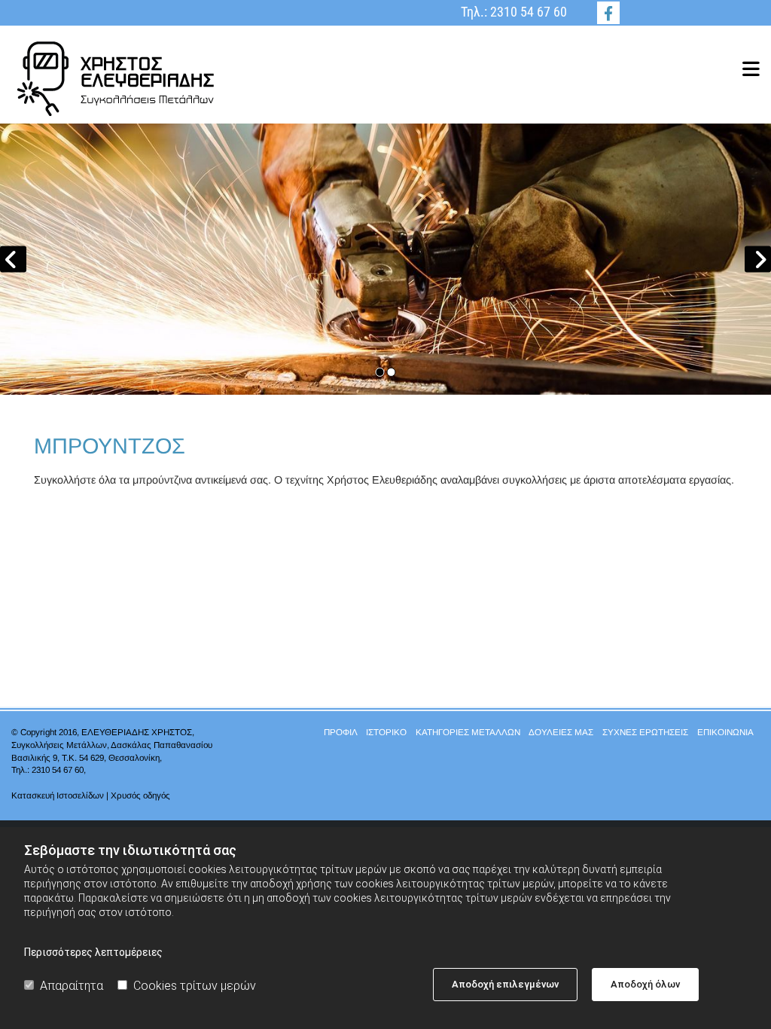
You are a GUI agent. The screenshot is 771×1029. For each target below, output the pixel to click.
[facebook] (608, 13)
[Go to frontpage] (128, 78)
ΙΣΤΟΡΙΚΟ (386, 732)
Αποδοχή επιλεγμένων (505, 984)
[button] (514, 68)
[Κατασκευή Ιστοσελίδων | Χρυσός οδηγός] (128, 810)
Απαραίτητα (71, 986)
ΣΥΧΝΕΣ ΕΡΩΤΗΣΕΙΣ (645, 732)
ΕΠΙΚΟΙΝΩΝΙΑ (725, 732)
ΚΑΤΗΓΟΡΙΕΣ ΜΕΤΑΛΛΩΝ (468, 732)
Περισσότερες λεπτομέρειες (93, 952)
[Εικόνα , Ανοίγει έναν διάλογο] (385, 259)
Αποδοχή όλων (645, 984)
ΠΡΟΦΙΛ (340, 732)
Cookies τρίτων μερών (194, 986)
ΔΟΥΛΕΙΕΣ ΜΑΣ (561, 732)
